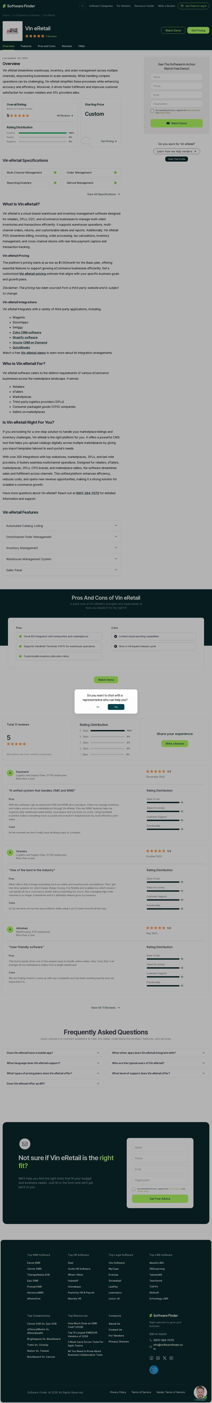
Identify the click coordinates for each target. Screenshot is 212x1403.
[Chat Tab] (106, 701)
